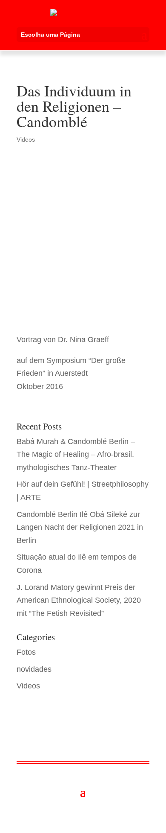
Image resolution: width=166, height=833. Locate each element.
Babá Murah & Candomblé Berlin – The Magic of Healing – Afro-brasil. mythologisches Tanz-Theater (76, 454)
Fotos (26, 652)
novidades (34, 669)
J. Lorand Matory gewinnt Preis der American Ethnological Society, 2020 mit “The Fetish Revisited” (79, 600)
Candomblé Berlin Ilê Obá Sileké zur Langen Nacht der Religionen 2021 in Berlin (80, 527)
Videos (26, 139)
